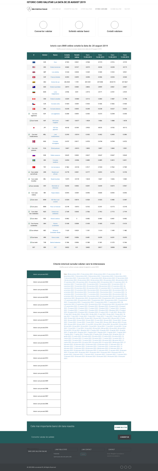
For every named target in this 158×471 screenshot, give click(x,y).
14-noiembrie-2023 (117, 284)
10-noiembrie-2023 (80, 286)
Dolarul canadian (55, 99)
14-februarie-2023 (114, 346)
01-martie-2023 (106, 342)
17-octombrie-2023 (118, 292)
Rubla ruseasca (55, 155)
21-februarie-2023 (114, 344)
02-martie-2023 (96, 342)
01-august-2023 (103, 312)
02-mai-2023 (76, 330)
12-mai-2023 (71, 328)
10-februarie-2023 (79, 348)
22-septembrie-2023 (121, 298)
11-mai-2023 (79, 328)
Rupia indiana (55, 193)
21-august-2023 (93, 308)
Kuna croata (55, 237)
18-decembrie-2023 (94, 276)
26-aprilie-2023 (104, 330)
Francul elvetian (55, 77)
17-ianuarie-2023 (89, 354)
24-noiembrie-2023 (82, 282)
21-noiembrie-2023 (119, 282)
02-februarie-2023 (90, 350)
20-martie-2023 (96, 338)
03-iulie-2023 (88, 318)
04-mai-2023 (121, 328)
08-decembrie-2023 (109, 278)
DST (55, 247)
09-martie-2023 (106, 340)
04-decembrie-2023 (96, 280)
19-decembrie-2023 (81, 276)
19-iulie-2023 (118, 314)
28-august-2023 (103, 306)
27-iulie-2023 (67, 314)
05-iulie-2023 (71, 318)
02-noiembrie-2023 (92, 288)
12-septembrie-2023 (101, 302)
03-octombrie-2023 (106, 296)
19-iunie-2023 (117, 320)
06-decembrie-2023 (71, 280)
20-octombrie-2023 (80, 292)
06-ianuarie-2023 (91, 356)
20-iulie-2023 (110, 314)
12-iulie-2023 (100, 316)
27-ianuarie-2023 (73, 352)
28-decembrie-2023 (74, 274)
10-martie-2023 (96, 340)
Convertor (124, 437)
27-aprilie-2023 (94, 330)
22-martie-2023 (76, 338)
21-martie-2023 (86, 338)
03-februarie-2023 (79, 350)
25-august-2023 (113, 306)
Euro (55, 62)
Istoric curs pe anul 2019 (40, 305)
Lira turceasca (55, 167)
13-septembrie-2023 (87, 302)
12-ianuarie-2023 (110, 354)
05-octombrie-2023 (80, 296)
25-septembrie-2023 (108, 298)
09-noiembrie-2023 (92, 286)
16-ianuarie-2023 (100, 354)
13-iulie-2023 (91, 316)
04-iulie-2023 (80, 318)
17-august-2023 (113, 308)
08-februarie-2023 (102, 348)
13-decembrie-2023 (70, 278)
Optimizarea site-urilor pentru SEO (63, 456)
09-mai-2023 (96, 328)
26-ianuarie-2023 (84, 352)
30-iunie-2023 (97, 318)
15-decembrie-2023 (107, 276)
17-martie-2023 (106, 338)
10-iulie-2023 (117, 316)
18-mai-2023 (101, 326)
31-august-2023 (82, 306)
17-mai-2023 (109, 326)
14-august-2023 (72, 310)
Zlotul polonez (55, 148)
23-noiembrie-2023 (94, 282)
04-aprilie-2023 (117, 334)
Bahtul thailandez (55, 242)
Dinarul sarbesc (55, 218)
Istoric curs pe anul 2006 (40, 404)
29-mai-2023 (106, 324)
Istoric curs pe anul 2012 (40, 358)
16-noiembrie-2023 (92, 284)
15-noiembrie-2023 (104, 284)
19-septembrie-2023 (97, 300)
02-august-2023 (93, 312)
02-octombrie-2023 (118, 296)
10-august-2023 (93, 310)
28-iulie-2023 (121, 312)
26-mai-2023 (114, 324)
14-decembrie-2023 (120, 276)
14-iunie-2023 (81, 322)
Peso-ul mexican (55, 206)
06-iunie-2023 (72, 324)
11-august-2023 (83, 310)
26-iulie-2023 (76, 314)
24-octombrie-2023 (118, 290)
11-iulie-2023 (108, 316)
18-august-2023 (103, 308)
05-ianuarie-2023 (101, 356)
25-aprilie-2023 (114, 330)
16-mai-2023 (117, 326)
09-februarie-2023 (90, 348)
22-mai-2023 (84, 326)
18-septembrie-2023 (111, 300)
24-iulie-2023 (93, 314)
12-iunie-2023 (99, 322)
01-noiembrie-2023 (104, 288)
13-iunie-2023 (90, 322)
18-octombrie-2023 (106, 292)
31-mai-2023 (89, 324)
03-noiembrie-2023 (80, 288)
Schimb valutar (115, 9)
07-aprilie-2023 (97, 334)
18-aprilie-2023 (101, 332)
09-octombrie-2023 (118, 294)
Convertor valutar (70, 9)
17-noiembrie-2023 (80, 284)
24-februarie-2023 (79, 344)
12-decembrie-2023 (83, 278)
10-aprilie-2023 (87, 334)
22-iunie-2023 (90, 320)
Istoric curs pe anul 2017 (40, 320)
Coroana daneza (55, 109)
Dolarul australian (55, 87)
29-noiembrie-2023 (109, 280)
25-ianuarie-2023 (94, 352)
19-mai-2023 (92, 326)
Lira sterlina (55, 72)
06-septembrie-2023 (95, 304)
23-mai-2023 (76, 326)
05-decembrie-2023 (84, 280)
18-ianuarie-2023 (78, 354)
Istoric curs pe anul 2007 (40, 396)
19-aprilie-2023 (91, 332)
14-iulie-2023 (83, 316)
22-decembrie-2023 (100, 274)
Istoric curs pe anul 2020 (40, 297)
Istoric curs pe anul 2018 (40, 312)
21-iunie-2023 (99, 320)
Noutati (127, 9)
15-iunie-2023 (72, 322)
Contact (83, 454)
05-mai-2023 (113, 328)
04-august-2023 (72, 312)
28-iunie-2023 (115, 318)
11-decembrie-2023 (96, 278)
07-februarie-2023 (114, 348)
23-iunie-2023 (81, 320)
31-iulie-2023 (113, 312)
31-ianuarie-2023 (114, 350)
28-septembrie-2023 (81, 298)
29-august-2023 (93, 306)
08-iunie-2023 (117, 322)
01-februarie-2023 (102, 350)
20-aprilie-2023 (82, 332)
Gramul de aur (55, 82)
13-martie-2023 (86, 340)
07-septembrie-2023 (81, 304)
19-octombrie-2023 (93, 292)
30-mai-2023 (97, 324)
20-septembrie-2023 (84, 300)
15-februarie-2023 (102, 346)
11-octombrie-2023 (93, 294)
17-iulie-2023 (74, 316)
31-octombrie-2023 (117, 288)
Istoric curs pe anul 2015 (40, 335)
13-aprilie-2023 (121, 332)
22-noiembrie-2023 (106, 282)
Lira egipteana (55, 114)
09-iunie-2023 (108, 322)
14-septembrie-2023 (74, 302)
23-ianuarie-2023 (105, 352)
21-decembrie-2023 (112, 274)
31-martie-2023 (76, 336)
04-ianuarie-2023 (112, 356)
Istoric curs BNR (101, 9)
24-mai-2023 (67, 326)
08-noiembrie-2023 (104, 286)
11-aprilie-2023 (78, 334)
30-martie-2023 (86, 336)
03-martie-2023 (86, 342)
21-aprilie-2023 (72, 332)
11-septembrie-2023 (114, 302)
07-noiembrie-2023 (117, 286)
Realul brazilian (55, 179)
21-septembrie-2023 (71, 300)
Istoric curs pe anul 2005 (40, 411)
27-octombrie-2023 (80, 290)
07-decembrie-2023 (122, 278)
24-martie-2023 (116, 336)
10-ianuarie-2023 (69, 356)
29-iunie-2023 (106, 318)
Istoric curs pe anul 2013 (40, 350)
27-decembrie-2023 (87, 274)
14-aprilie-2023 (111, 332)
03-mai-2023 (67, 330)
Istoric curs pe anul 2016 (40, 327)
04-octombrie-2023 (93, 296)
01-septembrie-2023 (71, 306)
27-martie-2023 (106, 336)
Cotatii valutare (86, 9)
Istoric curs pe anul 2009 (40, 381)
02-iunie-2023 (81, 324)
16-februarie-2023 (90, 346)
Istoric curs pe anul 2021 (40, 289)
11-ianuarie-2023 (121, 354)
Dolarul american (55, 67)
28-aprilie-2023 (85, 330)
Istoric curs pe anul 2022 (40, 282)
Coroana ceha (55, 104)
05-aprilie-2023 (107, 334)
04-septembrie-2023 (121, 304)
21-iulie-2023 (101, 314)
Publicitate (56, 453)
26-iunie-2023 (72, 320)
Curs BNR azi (56, 9)
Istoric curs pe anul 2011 (40, 365)
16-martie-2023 (116, 338)
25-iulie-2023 (84, 314)
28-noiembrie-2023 (121, 280)
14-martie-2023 (76, 340)
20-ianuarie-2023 (116, 352)
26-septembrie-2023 (95, 298)
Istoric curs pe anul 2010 (40, 373)
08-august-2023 (113, 310)
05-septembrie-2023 (108, 304)
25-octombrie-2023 (106, 290)
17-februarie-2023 (79, 346)
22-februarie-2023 (102, 344)
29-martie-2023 (96, 336)
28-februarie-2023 (117, 342)
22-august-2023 (83, 308)
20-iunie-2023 (108, 320)
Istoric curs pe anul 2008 (40, 388)
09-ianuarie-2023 (80, 356)
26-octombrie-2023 (93, 290)
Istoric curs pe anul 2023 (40, 274)
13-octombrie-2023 (80, 294)
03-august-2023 (83, 312)
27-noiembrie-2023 (69, 282)
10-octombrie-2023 (106, 294)
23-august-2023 (72, 308)
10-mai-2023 (88, 328)
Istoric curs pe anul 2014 (40, 343)
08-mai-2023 (104, 328)
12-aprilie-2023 (68, 334)
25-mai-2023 (122, 324)
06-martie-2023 (76, 342)
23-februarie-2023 (90, 344)
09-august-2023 (103, 310)
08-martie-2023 (116, 340)
